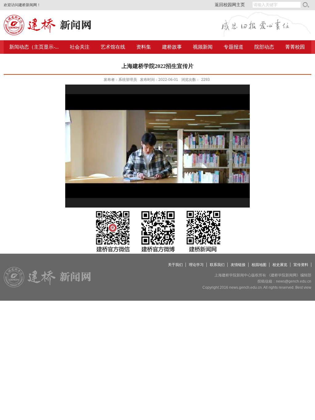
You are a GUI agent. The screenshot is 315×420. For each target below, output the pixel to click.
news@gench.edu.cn (293, 281)
